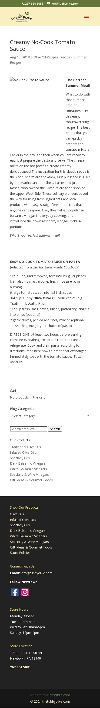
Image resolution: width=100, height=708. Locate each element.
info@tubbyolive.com (37, 573)
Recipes (66, 57)
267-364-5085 (34, 4)
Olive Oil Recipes (45, 57)
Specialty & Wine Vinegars (29, 474)
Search (55, 429)
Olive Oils (17, 514)
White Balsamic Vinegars (28, 469)
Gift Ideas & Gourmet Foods (31, 480)
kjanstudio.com (58, 695)
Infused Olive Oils (23, 452)
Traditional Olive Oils (25, 447)
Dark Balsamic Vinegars (28, 463)
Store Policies (20, 552)
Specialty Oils (20, 458)
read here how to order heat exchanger (56, 351)
